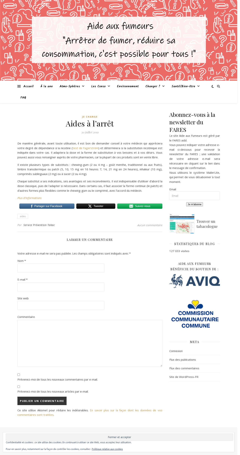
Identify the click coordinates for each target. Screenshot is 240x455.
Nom (21, 261)
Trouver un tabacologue (207, 224)
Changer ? (153, 86)
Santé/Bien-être (183, 86)
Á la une (46, 86)
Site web (23, 298)
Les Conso (98, 86)
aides (23, 216)
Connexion (176, 351)
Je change (90, 116)
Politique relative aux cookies (107, 449)
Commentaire (26, 317)
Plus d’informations (29, 198)
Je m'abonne (194, 204)
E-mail (22, 279)
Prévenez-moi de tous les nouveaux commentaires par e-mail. (57, 379)
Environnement (128, 86)
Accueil (28, 86)
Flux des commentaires (184, 368)
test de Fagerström (86, 148)
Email (172, 189)
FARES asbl (179, 140)
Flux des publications (182, 359)
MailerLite (212, 172)
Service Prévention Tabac (39, 225)
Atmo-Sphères (70, 86)
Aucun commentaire (149, 225)
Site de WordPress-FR (183, 377)
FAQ (23, 97)
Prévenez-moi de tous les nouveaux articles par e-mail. (52, 391)
